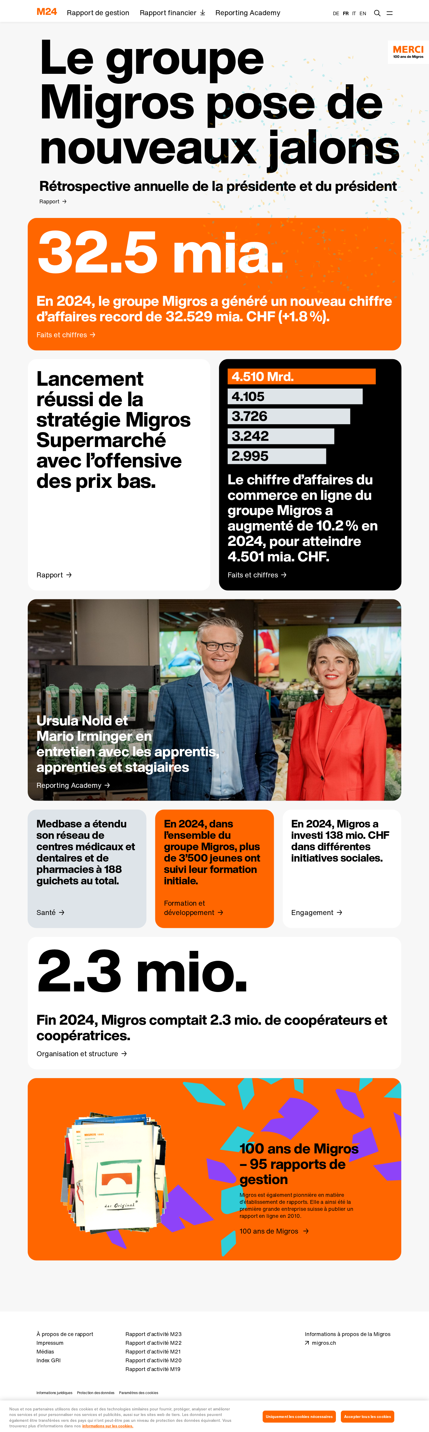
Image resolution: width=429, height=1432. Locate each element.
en (363, 13)
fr (346, 13)
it (354, 13)
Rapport (49, 201)
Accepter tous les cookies (367, 1416)
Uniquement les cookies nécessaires (299, 1416)
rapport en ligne (259, 1216)
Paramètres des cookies (138, 1392)
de (336, 13)
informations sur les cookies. (107, 1426)
